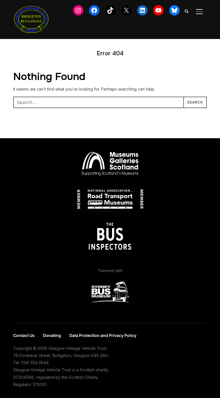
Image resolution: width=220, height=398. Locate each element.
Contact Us (24, 335)
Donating (52, 335)
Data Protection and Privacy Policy (102, 335)
